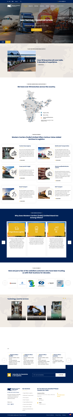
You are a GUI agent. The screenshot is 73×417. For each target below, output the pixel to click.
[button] (2, 42)
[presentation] (3, 242)
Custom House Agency (27, 404)
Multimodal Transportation (28, 395)
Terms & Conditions (50, 415)
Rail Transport (26, 397)
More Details (41, 64)
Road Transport (26, 399)
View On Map (16, 366)
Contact (52, 6)
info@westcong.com (42, 404)
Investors (42, 6)
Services (36, 6)
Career (47, 6)
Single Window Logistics (27, 393)
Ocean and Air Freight (27, 406)
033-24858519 (41, 400)
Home (25, 6)
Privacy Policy (58, 415)
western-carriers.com (14, 415)
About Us (31, 6)
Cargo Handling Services (27, 402)
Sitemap (64, 415)
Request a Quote (60, 6)
